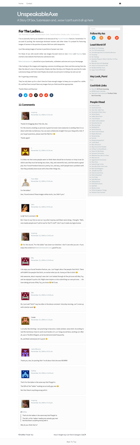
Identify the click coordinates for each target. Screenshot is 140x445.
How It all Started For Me (100, 65)
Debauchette (96, 181)
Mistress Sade (96, 125)
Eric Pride (95, 177)
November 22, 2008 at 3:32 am (42, 115)
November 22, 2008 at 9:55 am (42, 207)
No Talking (95, 57)
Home (21, 3)
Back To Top (71, 442)
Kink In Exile (96, 105)
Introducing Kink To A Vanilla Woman (104, 52)
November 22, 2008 (28, 34)
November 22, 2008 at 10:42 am (42, 235)
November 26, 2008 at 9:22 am (42, 351)
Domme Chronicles (98, 153)
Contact (29, 3)
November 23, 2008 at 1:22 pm (42, 320)
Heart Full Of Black (98, 132)
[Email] (119, 2)
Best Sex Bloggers (97, 168)
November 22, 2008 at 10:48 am (42, 295)
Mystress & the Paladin (99, 147)
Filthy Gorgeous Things (99, 190)
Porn (91, 80)
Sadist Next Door (97, 116)
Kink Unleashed (97, 175)
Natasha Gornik (97, 123)
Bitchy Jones (96, 188)
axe (20, 34)
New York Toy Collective (99, 93)
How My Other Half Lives (99, 166)
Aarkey (33, 371)
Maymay (79, 54)
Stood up (94, 55)
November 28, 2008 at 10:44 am (42, 373)
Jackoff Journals (97, 171)
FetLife (94, 138)
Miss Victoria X (96, 145)
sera (32, 204)
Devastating (96, 136)
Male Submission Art (26, 61)
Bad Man (94, 186)
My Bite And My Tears (98, 68)
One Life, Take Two (98, 110)
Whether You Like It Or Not (100, 155)
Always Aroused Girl (98, 140)
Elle (32, 258)
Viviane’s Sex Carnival (98, 192)
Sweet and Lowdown (98, 121)
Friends (63, 34)
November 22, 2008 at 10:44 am (42, 260)
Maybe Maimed (96, 134)
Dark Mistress (96, 179)
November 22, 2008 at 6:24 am (42, 150)
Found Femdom (40, 34)
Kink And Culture (97, 184)
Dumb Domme (96, 108)
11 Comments (75, 34)
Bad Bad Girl (95, 127)
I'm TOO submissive (98, 50)
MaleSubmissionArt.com (43, 248)
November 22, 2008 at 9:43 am (42, 181)
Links (47, 34)
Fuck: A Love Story (97, 173)
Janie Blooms (36, 349)
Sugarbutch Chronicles (99, 160)
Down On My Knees (98, 151)
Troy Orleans (96, 118)
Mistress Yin (95, 158)
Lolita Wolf (95, 142)
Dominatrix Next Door (99, 112)
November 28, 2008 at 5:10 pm (42, 403)
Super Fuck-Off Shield (98, 70)
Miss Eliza (95, 162)
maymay (34, 112)
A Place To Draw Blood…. (100, 149)
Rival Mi (94, 89)
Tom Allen (34, 179)
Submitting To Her (98, 164)
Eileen (70, 54)
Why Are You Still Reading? (100, 63)
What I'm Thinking (98, 48)
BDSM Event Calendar (99, 91)
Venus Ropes (96, 114)
